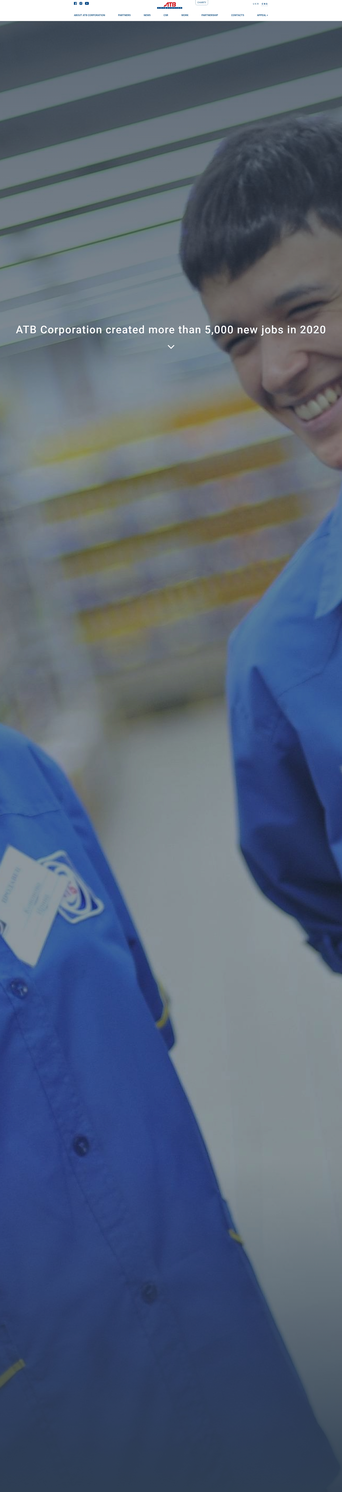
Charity (201, 2)
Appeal (261, 15)
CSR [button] (166, 15)
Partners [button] (124, 15)
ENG (265, 4)
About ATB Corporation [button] (89, 15)
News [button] (147, 15)
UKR (256, 4)
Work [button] (184, 15)
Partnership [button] (209, 15)
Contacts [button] (237, 15)
